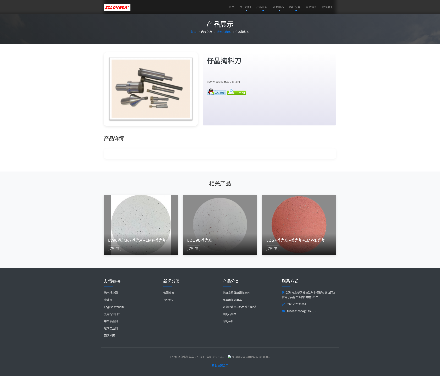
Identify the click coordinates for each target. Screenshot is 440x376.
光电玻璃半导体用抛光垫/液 (240, 307)
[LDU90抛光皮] (220, 225)
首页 (231, 7)
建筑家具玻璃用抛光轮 (236, 293)
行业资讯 (168, 300)
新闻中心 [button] (278, 7)
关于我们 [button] (245, 7)
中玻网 (108, 300)
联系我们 (327, 7)
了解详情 (114, 248)
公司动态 (168, 293)
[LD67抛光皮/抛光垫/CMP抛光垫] (299, 225)
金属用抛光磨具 (232, 300)
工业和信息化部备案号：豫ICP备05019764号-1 (198, 357)
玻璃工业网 (111, 328)
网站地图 (109, 336)
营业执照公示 (220, 365)
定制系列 (228, 321)
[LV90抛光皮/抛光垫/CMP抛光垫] (141, 225)
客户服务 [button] (294, 7)
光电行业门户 (112, 314)
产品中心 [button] (261, 7)
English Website (114, 307)
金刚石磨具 (224, 32)
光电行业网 (111, 293)
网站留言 (311, 7)
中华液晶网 (111, 321)
